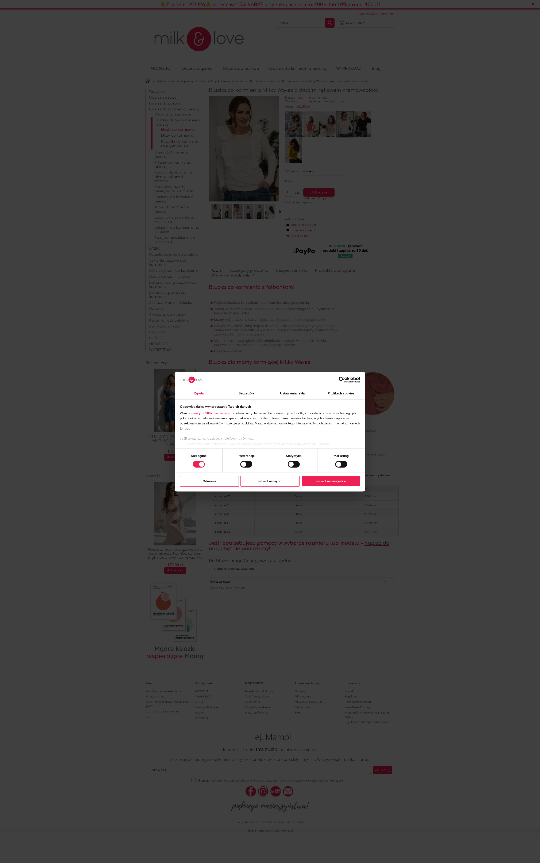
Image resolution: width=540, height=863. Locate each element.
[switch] (246, 464)
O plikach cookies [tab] (341, 393)
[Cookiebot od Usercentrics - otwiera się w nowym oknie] (341, 379)
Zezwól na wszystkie (331, 481)
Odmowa (209, 481)
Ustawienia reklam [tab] (294, 393)
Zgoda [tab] (199, 393)
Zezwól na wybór (270, 481)
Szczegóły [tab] (246, 393)
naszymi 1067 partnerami (211, 413)
